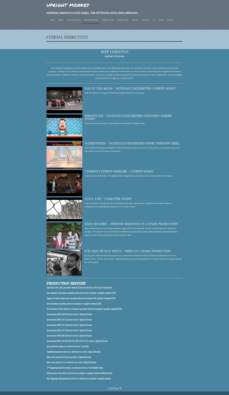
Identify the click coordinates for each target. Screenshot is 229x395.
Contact (170, 20)
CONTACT (114, 388)
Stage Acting (122, 20)
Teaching (145, 20)
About (61, 20)
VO (154, 20)
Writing (135, 20)
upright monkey (68, 4)
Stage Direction (73, 20)
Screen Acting (108, 20)
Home (52, 20)
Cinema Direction (91, 20)
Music (161, 20)
